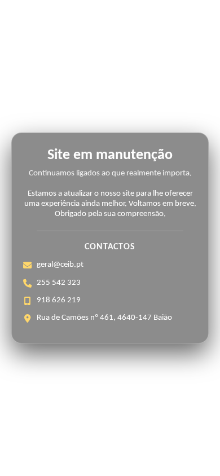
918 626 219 (59, 300)
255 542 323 (59, 283)
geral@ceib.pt (60, 265)
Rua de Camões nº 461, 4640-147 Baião (104, 318)
